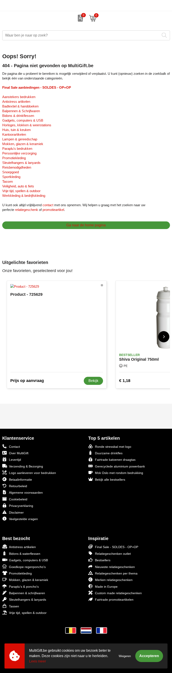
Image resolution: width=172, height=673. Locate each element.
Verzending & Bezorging (26, 466)
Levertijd (15, 459)
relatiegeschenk (26, 210)
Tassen (7, 181)
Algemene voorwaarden (26, 492)
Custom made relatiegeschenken (118, 593)
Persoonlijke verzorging (19, 153)
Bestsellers (102, 560)
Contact (14, 446)
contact (48, 205)
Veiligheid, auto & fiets (18, 186)
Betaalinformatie (20, 479)
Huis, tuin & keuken (16, 130)
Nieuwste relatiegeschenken (115, 567)
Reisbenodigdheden (16, 167)
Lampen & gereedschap (19, 139)
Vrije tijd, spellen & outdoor (21, 191)
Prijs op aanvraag (27, 380)
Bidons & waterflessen (24, 553)
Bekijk (93, 381)
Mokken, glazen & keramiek (22, 144)
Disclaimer (16, 512)
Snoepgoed (10, 172)
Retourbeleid (18, 486)
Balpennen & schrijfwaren (27, 593)
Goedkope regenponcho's (27, 567)
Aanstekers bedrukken (18, 97)
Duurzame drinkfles (109, 453)
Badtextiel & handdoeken (20, 106)
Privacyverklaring (21, 506)
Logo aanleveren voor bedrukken (32, 473)
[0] (79, 18)
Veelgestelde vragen (23, 519)
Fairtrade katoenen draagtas (115, 459)
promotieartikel (53, 210)
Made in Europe (106, 586)
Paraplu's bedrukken (17, 148)
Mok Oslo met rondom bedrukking (119, 473)
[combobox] (81, 35)
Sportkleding (11, 177)
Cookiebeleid (18, 499)
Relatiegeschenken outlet (113, 553)
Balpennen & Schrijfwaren (21, 111)
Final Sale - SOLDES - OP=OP (116, 547)
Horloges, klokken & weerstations (26, 125)
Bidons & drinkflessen (18, 116)
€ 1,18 (124, 380)
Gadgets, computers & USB (22, 120)
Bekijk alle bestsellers (110, 479)
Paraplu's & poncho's (24, 586)
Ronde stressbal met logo (113, 446)
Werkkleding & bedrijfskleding (23, 195)
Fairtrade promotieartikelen (114, 599)
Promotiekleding (14, 158)
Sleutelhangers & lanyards (21, 163)
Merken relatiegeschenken (114, 580)
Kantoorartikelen (14, 134)
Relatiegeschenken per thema (116, 573)
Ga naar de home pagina (86, 225)
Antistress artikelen (16, 101)
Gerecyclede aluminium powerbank (120, 466)
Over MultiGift (18, 453)
